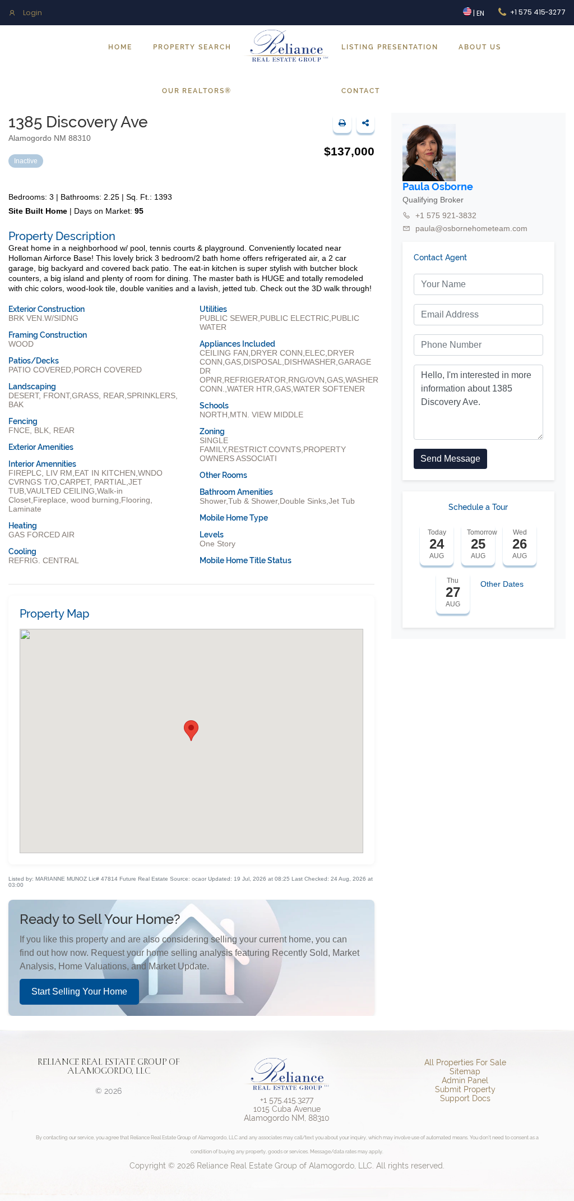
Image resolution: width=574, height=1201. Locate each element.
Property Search (192, 47)
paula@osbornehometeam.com (471, 228)
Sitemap (465, 1071)
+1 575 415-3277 (538, 12)
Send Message (450, 458)
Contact (360, 91)
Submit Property (465, 1089)
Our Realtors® (197, 91)
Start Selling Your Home (79, 991)
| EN (477, 13)
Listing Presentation (389, 47)
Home (120, 47)
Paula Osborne (437, 186)
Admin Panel (465, 1080)
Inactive (26, 161)
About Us (480, 47)
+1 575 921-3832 (445, 215)
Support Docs (465, 1098)
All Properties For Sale (465, 1062)
